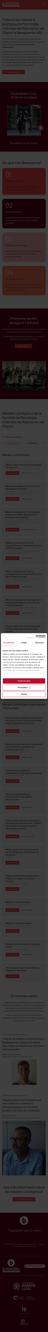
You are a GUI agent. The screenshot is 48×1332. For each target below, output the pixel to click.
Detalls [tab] (24, 643)
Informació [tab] (39, 643)
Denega (24, 694)
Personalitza (23, 688)
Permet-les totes (24, 681)
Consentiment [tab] (8, 643)
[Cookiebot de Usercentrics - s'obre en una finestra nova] (35, 636)
